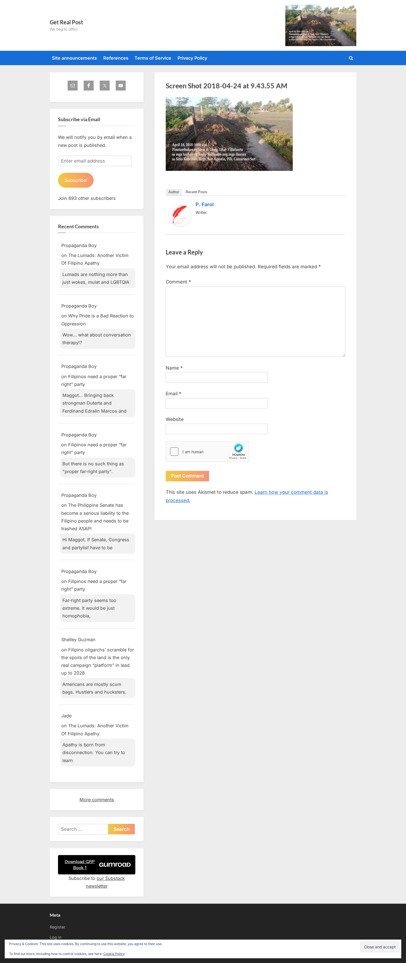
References (115, 58)
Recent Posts (196, 192)
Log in (56, 937)
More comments (97, 799)
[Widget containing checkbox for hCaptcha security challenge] (207, 451)
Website (175, 419)
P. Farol (205, 204)
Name (174, 368)
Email (173, 393)
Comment (178, 282)
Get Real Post (66, 22)
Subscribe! (76, 180)
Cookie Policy (114, 954)
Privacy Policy (192, 58)
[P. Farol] (180, 224)
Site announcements (74, 58)
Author (173, 192)
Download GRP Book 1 (80, 864)
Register (57, 927)
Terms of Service (153, 58)
